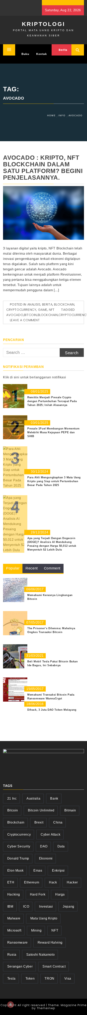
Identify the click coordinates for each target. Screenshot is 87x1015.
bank (54, 798)
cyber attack (50, 834)
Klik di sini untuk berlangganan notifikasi (34, 377)
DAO (44, 846)
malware (13, 918)
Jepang (68, 906)
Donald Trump (18, 858)
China (58, 822)
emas (37, 870)
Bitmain (70, 810)
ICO (26, 906)
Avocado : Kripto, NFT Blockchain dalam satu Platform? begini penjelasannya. (43, 167)
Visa (67, 978)
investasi (46, 906)
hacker (72, 882)
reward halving (50, 942)
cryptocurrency (19, 834)
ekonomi (46, 858)
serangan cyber (20, 966)
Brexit (39, 822)
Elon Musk (15, 870)
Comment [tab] (52, 568)
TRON (49, 978)
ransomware (17, 942)
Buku (25, 54)
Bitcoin (30, 315)
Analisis (33, 304)
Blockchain (64, 304)
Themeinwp (46, 1008)
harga (60, 894)
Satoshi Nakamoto (40, 954)
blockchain (48, 315)
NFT (52, 309)
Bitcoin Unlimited (41, 810)
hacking (13, 894)
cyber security (18, 846)
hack (53, 882)
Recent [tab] (31, 568)
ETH (10, 882)
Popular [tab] (12, 568)
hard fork (37, 894)
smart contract (54, 966)
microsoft (14, 930)
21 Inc (12, 798)
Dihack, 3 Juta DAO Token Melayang (51, 709)
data (61, 846)
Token (30, 978)
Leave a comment (25, 320)
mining (36, 930)
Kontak (41, 54)
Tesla (11, 978)
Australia (33, 798)
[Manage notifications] (10, 1004)
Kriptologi (43, 24)
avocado (14, 315)
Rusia (11, 954)
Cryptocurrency (21, 309)
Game (42, 309)
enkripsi (58, 870)
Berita (62, 49)
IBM (10, 906)
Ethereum (31, 882)
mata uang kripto (43, 918)
